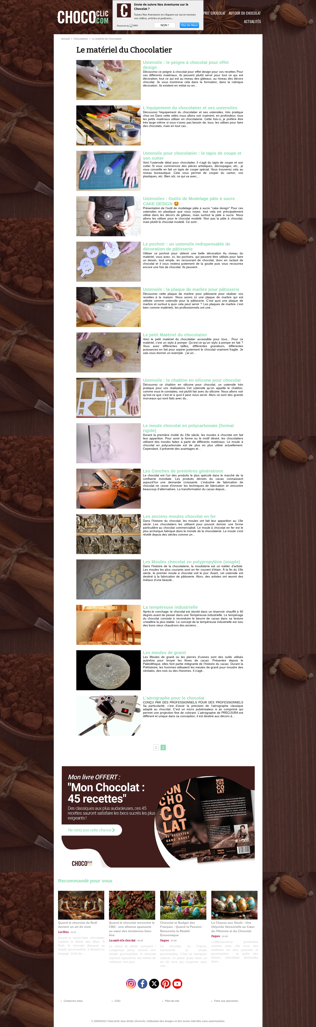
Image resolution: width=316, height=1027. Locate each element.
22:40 (224, 936)
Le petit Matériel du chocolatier (175, 334)
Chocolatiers (81, 38)
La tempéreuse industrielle (170, 607)
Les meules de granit (164, 652)
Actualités (252, 21)
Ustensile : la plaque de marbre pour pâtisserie (191, 289)
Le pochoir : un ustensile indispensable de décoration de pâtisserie (186, 246)
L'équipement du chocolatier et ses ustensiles (190, 107)
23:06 (173, 940)
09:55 (139, 940)
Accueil (65, 38)
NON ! (165, 25)
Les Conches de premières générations (183, 471)
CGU (117, 1000)
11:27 (72, 932)
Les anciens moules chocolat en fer (179, 516)
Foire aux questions (225, 1000)
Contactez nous (73, 1000)
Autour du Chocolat (245, 13)
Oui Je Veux (189, 25)
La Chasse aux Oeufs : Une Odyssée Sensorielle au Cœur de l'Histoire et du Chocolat (233, 927)
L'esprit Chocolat (212, 13)
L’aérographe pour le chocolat (173, 698)
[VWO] (134, 25)
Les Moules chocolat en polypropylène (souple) (191, 561)
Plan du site (171, 1000)
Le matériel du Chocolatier (107, 38)
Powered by (123, 25)
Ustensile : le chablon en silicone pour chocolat (192, 380)
